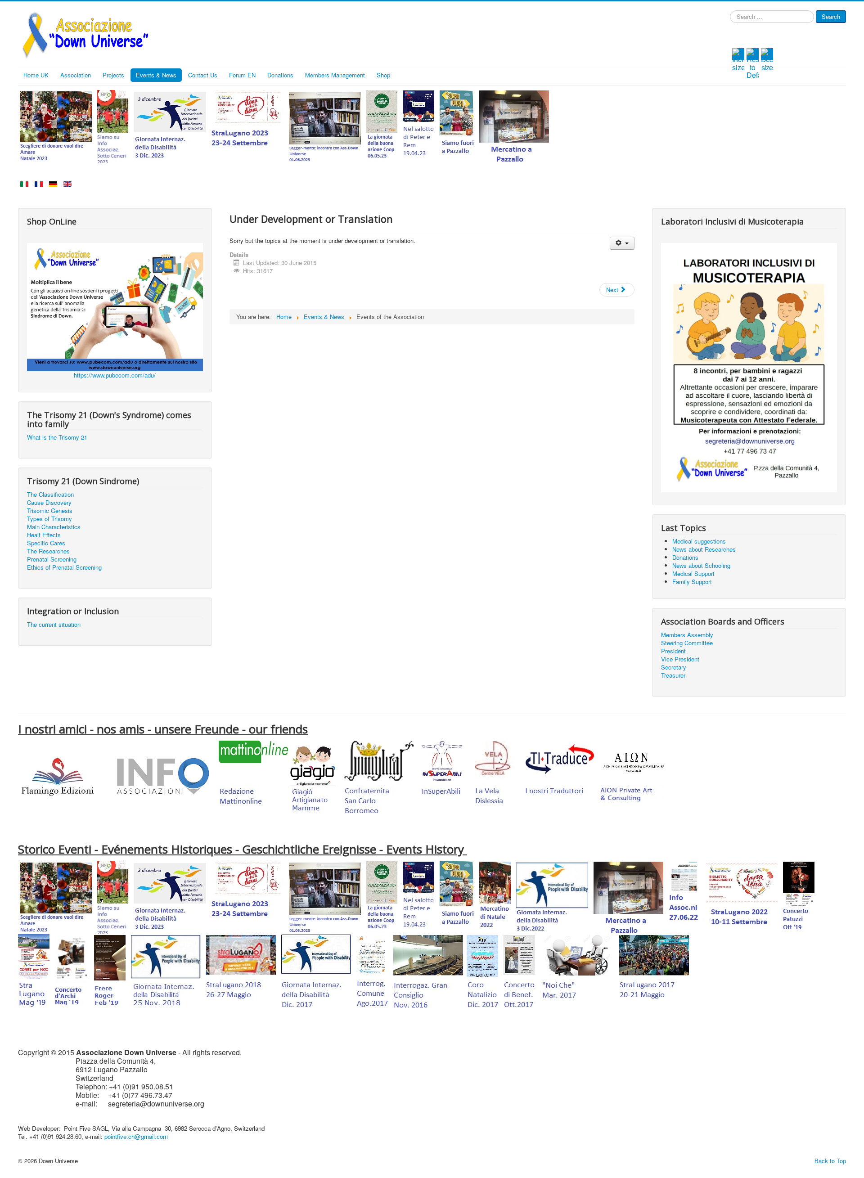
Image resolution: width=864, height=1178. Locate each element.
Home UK (36, 75)
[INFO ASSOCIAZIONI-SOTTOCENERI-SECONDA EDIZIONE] (684, 896)
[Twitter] (747, 36)
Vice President (680, 659)
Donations (280, 75)
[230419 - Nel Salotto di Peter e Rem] (418, 125)
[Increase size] (738, 59)
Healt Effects (44, 535)
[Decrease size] (767, 59)
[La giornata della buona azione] (381, 125)
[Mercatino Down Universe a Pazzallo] (514, 125)
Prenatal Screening (51, 559)
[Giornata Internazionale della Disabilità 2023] (170, 125)
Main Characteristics (54, 527)
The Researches (48, 551)
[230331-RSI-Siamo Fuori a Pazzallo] (457, 125)
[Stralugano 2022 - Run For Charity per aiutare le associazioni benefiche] (742, 896)
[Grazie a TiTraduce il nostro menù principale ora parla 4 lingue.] (559, 776)
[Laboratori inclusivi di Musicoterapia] (749, 366)
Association (75, 75)
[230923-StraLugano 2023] (248, 125)
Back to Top (830, 1160)
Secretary (673, 667)
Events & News (156, 75)
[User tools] (622, 243)
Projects (113, 75)
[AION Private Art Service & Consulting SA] (635, 776)
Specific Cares (46, 543)
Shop (383, 75)
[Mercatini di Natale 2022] (495, 896)
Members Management (335, 75)
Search (831, 16)
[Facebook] (735, 36)
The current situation (54, 624)
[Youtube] (760, 36)
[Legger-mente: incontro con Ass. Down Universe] (325, 125)
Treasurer (673, 675)
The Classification (50, 494)
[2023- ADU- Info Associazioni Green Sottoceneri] (113, 125)
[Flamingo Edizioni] (58, 776)
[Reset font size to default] (753, 63)
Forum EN (242, 75)
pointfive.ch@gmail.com (136, 1136)
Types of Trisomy (49, 519)
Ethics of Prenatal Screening (64, 567)
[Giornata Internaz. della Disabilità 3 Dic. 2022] (552, 896)
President (673, 651)
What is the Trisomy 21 (57, 437)
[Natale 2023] (56, 125)
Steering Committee (687, 643)
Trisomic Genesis (49, 511)
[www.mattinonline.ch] (253, 776)
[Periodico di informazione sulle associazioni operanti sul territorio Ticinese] (161, 776)
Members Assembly (687, 635)
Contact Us (202, 75)
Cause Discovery (49, 503)
